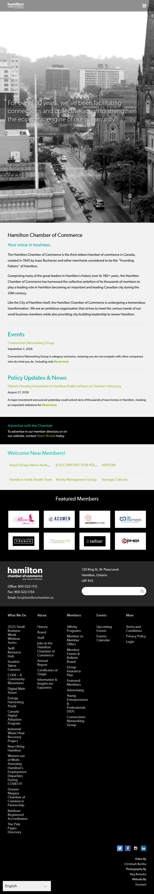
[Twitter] (120, 848)
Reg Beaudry (138, 874)
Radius (94, 541)
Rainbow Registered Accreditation (18, 815)
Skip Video (76, 207)
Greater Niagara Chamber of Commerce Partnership (16, 797)
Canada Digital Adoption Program (15, 717)
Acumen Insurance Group (59, 519)
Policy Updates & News (37, 378)
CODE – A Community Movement (16, 679)
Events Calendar (103, 638)
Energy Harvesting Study (16, 702)
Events (16, 334)
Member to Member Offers (75, 640)
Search (142, 591)
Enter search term (114, 591)
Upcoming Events (104, 629)
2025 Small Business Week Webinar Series (16, 635)
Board (41, 632)
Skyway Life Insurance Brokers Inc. (59, 541)
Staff (40, 638)
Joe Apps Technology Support (130, 541)
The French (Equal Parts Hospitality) (23, 541)
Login (130, 642)
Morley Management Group (76, 479)
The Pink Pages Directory (14, 828)
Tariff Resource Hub (14, 652)
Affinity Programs (74, 629)
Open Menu (144, 5)
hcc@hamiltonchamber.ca (35, 597)
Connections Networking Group (31, 343)
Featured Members (74, 682)
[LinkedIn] (143, 848)
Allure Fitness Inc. (23, 519)
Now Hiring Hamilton (16, 748)
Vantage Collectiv (115, 479)
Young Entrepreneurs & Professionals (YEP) (77, 703)
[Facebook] (128, 848)
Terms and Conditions (134, 629)
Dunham (140, 884)
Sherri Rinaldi (46, 436)
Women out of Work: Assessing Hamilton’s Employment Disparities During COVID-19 (17, 770)
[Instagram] (135, 848)
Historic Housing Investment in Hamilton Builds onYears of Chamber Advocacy (64, 386)
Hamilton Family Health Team (31, 479)
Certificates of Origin (47, 672)
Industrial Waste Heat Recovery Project (16, 735)
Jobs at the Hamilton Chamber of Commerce (46, 649)
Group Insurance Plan (74, 671)
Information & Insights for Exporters (47, 683)
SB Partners (130, 519)
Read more (61, 361)
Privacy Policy (136, 636)
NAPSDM (109, 465)
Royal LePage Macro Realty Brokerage (37, 465)
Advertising (75, 690)
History (42, 627)
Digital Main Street (16, 691)
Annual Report (42, 663)
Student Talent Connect (14, 665)
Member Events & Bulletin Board (73, 656)
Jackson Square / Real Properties (94, 519)
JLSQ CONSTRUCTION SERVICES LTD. (83, 465)
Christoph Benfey (135, 864)
